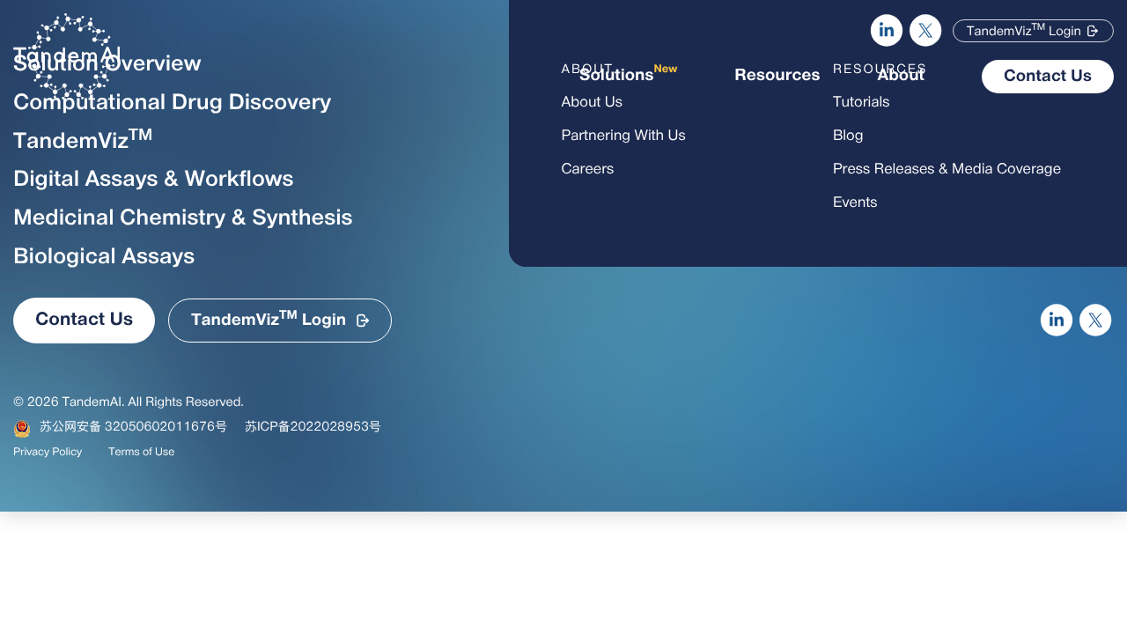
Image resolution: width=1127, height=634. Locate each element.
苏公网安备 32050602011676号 (133, 427)
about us (592, 103)
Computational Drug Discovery (172, 103)
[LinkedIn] (886, 30)
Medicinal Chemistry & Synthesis (183, 219)
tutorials (861, 103)
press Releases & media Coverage (947, 170)
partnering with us (624, 136)
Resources (777, 76)
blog (848, 136)
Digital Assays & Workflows (153, 180)
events (855, 203)
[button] (1033, 30)
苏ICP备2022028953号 (313, 427)
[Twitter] (926, 30)
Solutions (628, 74)
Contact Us (1048, 77)
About (900, 76)
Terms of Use (141, 452)
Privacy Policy (47, 452)
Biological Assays (104, 258)
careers (588, 170)
